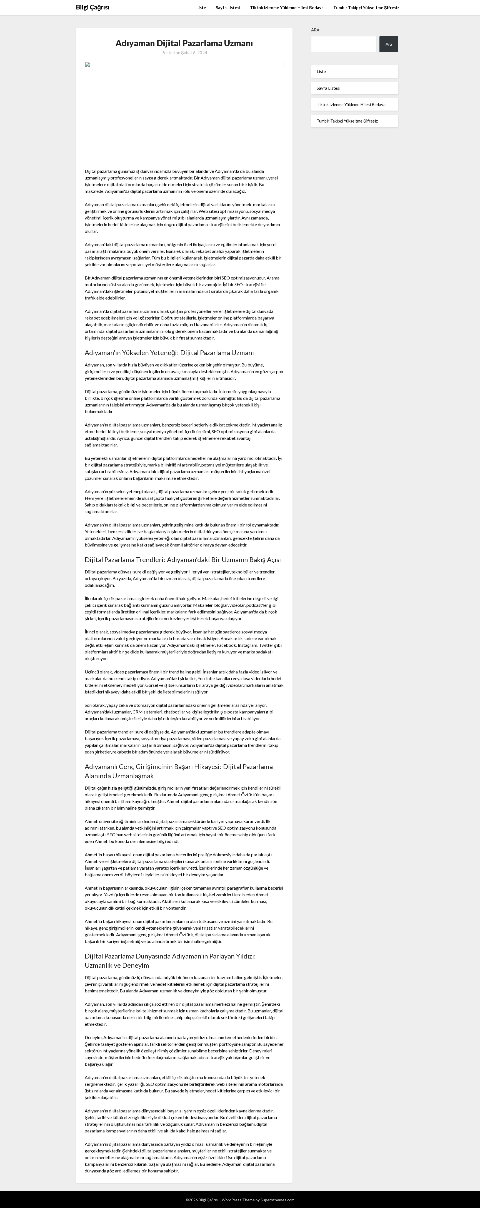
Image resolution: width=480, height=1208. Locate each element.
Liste (201, 7)
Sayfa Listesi (228, 7)
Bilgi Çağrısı (92, 7)
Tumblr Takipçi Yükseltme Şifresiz (366, 7)
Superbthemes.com (277, 1199)
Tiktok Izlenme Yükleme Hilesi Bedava (287, 7)
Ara (315, 29)
